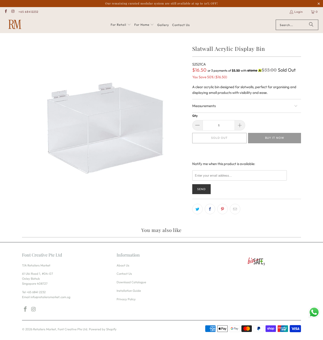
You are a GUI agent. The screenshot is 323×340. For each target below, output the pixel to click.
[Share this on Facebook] (210, 209)
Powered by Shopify (103, 329)
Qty (195, 116)
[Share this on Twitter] (197, 209)
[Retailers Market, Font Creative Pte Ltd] (15, 24)
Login (298, 11)
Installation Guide (129, 290)
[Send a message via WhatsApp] (314, 312)
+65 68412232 (28, 11)
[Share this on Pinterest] (222, 209)
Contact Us (124, 273)
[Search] (311, 25)
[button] (121, 25)
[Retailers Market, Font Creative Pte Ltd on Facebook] (6, 11)
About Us (123, 265)
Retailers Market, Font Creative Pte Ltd (60, 329)
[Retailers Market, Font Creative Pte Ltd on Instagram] (13, 11)
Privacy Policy (126, 299)
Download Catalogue (131, 282)
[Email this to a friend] (235, 209)
